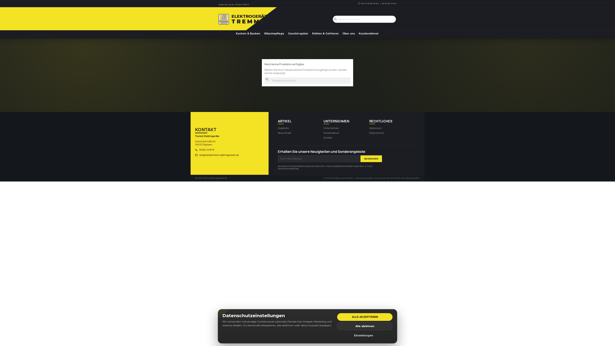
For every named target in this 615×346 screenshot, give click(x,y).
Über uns (349, 33)
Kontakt (328, 137)
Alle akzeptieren (365, 316)
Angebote (283, 128)
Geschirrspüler (298, 33)
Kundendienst (368, 33)
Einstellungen (363, 335)
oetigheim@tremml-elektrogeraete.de (219, 155)
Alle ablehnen (364, 326)
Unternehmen (331, 128)
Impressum (375, 128)
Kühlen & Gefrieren (325, 33)
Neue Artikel (284, 132)
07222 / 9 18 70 (242, 4)
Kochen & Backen (248, 33)
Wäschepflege (274, 33)
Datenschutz (376, 132)
